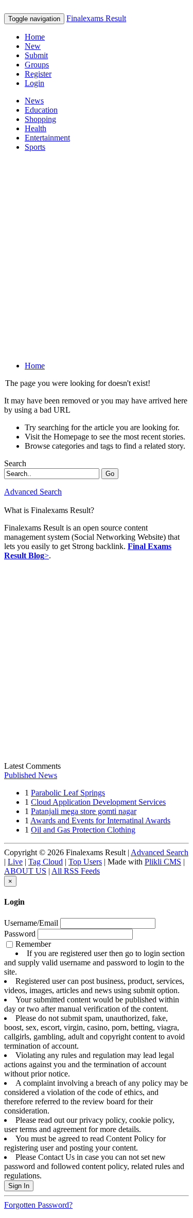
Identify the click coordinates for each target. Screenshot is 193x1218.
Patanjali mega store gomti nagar (83, 811)
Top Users (85, 861)
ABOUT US (25, 871)
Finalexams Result (96, 18)
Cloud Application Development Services (98, 802)
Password (20, 933)
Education (41, 109)
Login (34, 83)
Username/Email (31, 923)
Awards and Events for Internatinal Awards (100, 820)
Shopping (40, 119)
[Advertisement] (96, 256)
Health (35, 128)
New (33, 46)
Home (35, 36)
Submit (36, 55)
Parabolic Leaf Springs (68, 792)
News (34, 100)
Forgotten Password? (38, 1205)
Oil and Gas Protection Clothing (83, 829)
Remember (96, 1060)
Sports (35, 147)
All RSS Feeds (75, 871)
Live (15, 861)
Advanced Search (33, 491)
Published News (30, 775)
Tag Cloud (45, 861)
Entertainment (47, 137)
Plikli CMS (163, 861)
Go (110, 474)
